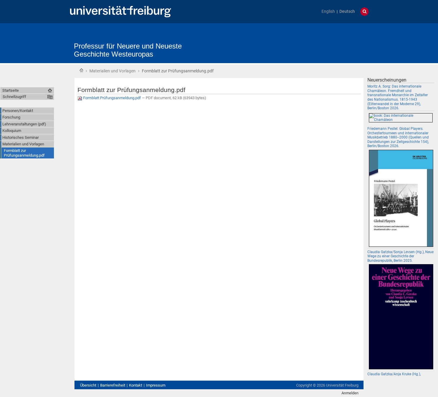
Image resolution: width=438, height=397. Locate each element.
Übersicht (88, 385)
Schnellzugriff (14, 96)
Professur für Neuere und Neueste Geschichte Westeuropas (128, 50)
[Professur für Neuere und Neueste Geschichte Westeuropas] (247, 40)
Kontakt (135, 385)
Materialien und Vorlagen (112, 70)
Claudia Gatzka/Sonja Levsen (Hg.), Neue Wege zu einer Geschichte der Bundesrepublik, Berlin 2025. (400, 256)
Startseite (81, 70)
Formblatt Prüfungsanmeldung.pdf (112, 98)
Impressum (155, 385)
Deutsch (347, 11)
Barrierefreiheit (112, 385)
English (328, 11)
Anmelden (349, 393)
